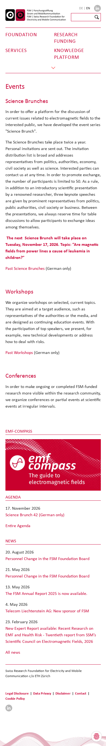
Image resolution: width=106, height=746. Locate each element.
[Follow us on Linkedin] (97, 8)
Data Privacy (42, 693)
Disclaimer (63, 693)
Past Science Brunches (25, 268)
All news (12, 652)
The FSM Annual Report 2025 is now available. (46, 593)
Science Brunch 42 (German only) (34, 514)
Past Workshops (19, 352)
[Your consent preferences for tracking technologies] (96, 736)
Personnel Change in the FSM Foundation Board (47, 558)
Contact (80, 693)
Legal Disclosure (17, 693)
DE (81, 8)
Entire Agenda (17, 525)
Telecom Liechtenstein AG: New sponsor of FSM (47, 610)
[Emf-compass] (53, 464)
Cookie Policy (15, 698)
